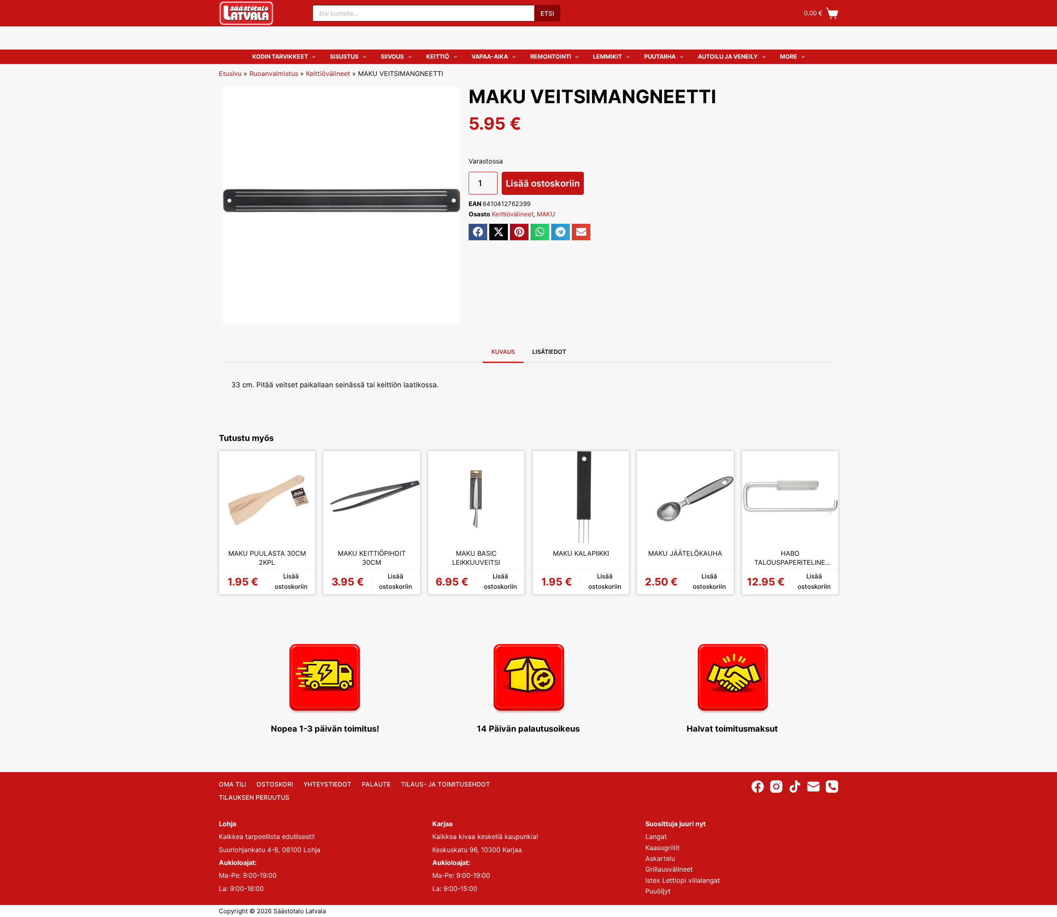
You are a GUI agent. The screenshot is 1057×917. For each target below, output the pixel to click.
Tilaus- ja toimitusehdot (445, 784)
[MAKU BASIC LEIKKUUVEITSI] (476, 499)
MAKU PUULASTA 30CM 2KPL (267, 557)
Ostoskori (274, 784)
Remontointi (550, 56)
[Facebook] (757, 786)
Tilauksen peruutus (254, 797)
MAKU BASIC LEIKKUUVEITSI (476, 557)
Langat (656, 836)
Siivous (392, 56)
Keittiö (437, 56)
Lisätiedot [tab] (549, 351)
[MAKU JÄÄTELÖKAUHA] (685, 499)
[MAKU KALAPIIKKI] (581, 499)
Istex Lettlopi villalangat (682, 880)
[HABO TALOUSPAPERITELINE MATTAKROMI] (790, 499)
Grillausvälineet (669, 869)
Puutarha (659, 56)
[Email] (813, 786)
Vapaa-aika (490, 56)
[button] (478, 232)
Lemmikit (607, 56)
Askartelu (660, 858)
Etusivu (230, 73)
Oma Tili (232, 784)
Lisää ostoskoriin (543, 183)
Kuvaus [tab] (503, 351)
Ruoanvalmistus (273, 73)
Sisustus (344, 56)
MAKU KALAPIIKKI (581, 553)
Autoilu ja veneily (728, 56)
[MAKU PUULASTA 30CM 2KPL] (267, 499)
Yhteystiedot (327, 784)
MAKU (546, 214)
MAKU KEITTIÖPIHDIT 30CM (371, 557)
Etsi (547, 13)
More (788, 56)
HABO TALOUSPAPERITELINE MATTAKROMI (789, 558)
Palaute (376, 784)
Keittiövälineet (328, 73)
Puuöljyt (658, 891)
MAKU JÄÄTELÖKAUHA (685, 553)
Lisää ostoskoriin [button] (291, 581)
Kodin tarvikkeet (280, 56)
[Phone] (832, 786)
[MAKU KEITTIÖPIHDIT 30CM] (371, 499)
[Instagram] (776, 786)
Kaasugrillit (662, 848)
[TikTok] (795, 786)
